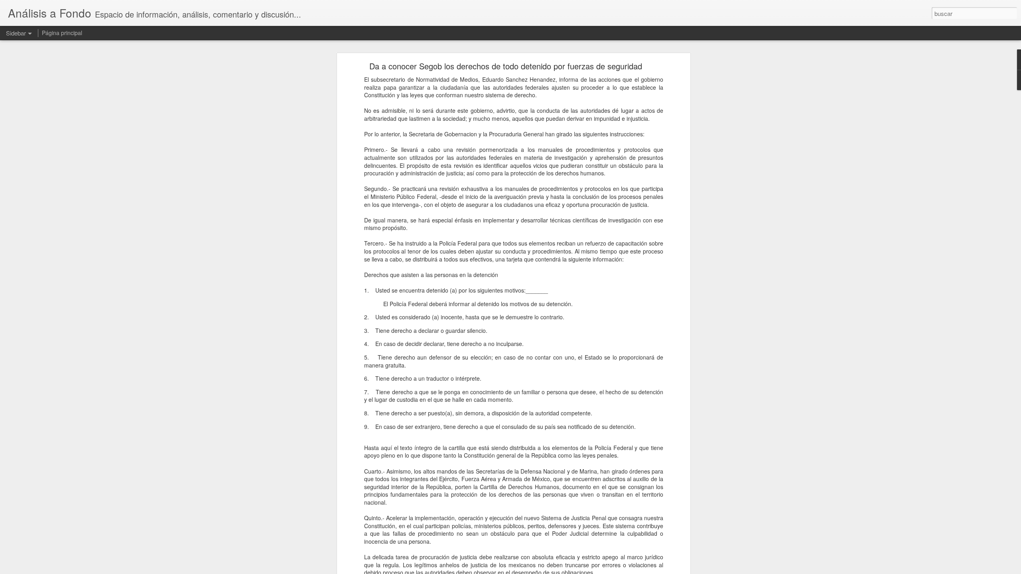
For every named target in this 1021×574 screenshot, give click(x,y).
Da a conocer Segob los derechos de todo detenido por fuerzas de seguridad (505, 66)
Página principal (62, 33)
